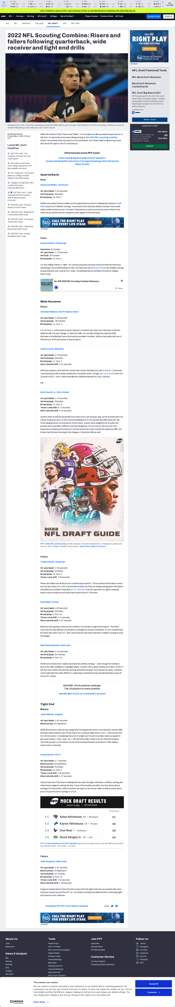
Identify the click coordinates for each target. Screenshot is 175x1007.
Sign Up (149, 146)
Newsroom (10, 947)
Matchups (52, 963)
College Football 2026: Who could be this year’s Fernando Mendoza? (21, 185)
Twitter (143, 943)
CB (101, 694)
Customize (152, 992)
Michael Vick (97, 268)
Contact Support (98, 961)
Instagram (144, 947)
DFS (65, 23)
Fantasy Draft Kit (55, 966)
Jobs (8, 943)
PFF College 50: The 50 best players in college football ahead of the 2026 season (21, 175)
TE (73, 694)
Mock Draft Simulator (57, 976)
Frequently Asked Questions (103, 965)
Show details (39, 1002)
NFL (4, 2)
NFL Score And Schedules (59, 950)
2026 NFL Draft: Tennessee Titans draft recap (20, 220)
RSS (142, 963)
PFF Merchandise (98, 950)
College (39, 23)
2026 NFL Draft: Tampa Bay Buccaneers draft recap (20, 228)
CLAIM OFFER (154, 16)
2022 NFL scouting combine (103, 137)
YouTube (143, 950)
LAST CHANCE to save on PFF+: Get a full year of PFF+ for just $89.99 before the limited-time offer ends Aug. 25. (88, 11)
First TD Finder (54, 947)
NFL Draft (54, 23)
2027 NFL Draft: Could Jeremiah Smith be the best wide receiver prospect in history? (20, 196)
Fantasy (26, 23)
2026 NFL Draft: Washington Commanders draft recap (21, 213)
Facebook (144, 953)
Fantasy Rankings (55, 969)
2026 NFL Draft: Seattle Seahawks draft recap (19, 235)
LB (97, 694)
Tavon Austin (108, 373)
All (7, 23)
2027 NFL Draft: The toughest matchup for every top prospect (19, 156)
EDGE (92, 694)
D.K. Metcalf (79, 589)
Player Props (53, 943)
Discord (143, 956)
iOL (78, 694)
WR (69, 694)
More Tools (150, 120)
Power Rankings (55, 960)
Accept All (153, 984)
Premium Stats (54, 956)
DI (86, 694)
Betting (75, 23)
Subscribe (95, 943)
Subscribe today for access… (93, 546)
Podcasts (144, 960)
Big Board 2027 (54, 972)
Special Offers (97, 947)
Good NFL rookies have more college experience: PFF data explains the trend (20, 165)
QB (60, 694)
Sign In (168, 16)
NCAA (4, 5)
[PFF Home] (3, 16)
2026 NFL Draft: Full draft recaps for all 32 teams (19, 206)
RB (64, 694)
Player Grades (54, 953)
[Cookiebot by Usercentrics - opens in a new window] (16, 1002)
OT (82, 694)
